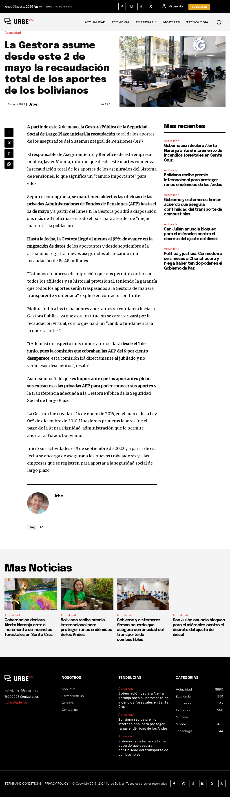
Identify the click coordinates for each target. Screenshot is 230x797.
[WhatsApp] (8, 164)
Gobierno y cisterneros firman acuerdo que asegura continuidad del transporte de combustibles (140, 630)
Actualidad (12, 33)
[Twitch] (203, 784)
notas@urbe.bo (15, 702)
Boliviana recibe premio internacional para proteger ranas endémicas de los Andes (193, 180)
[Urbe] (38, 503)
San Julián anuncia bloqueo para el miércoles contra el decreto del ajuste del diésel (190, 234)
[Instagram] (131, 6)
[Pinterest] (8, 153)
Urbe (33, 104)
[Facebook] (122, 6)
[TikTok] (141, 6)
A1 (42, 527)
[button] (219, 22)
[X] (151, 6)
